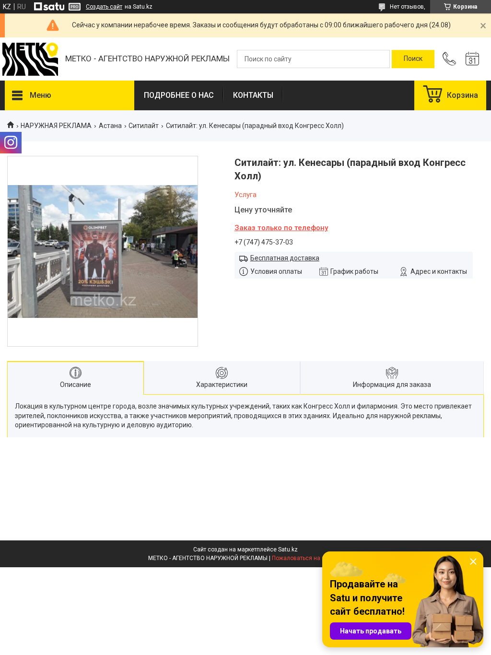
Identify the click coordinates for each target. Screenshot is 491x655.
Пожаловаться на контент (307, 558)
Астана (110, 125)
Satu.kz (288, 549)
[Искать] (413, 59)
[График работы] (472, 59)
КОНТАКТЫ (253, 95)
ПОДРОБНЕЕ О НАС (179, 95)
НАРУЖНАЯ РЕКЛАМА (56, 125)
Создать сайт (104, 6)
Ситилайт (144, 125)
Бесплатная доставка (284, 258)
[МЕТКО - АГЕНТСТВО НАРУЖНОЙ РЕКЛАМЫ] (30, 59)
